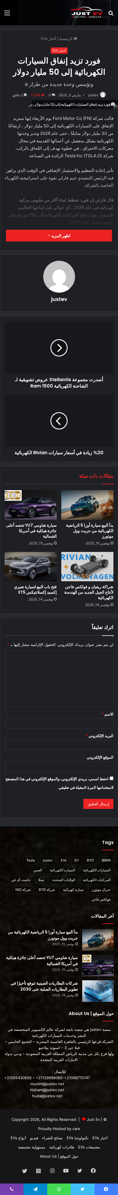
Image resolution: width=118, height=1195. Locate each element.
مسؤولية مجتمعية (31, 1147)
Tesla (30, 860)
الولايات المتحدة (63, 880)
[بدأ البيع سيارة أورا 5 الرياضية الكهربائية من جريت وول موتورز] (87, 505)
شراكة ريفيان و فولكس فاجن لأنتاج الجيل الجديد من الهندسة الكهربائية (88, 592)
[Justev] (86, 12)
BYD (90, 860)
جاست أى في (20, 880)
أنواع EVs (18, 1137)
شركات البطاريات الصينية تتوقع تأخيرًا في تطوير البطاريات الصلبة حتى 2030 (44, 986)
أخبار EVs (48, 38)
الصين (37, 870)
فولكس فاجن (101, 899)
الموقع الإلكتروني (100, 757)
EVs (63, 860)
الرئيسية (66, 38)
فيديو (34, 1137)
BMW (106, 860)
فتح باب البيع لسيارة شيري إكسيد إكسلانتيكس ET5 (35, 589)
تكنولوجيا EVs (77, 1137)
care (76, 1128)
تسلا (41, 880)
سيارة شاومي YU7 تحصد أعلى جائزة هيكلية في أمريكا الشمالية (31, 530)
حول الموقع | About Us (59, 1156)
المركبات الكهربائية (97, 880)
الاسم (107, 714)
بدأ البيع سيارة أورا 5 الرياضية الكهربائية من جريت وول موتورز (89, 530)
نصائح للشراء (52, 1137)
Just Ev (93, 1119)
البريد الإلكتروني (99, 735)
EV (76, 860)
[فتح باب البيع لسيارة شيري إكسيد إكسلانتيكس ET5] (31, 567)
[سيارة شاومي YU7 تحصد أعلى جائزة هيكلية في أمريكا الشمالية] (31, 505)
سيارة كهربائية (73, 889)
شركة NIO (23, 889)
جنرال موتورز (101, 889)
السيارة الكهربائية (62, 870)
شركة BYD (47, 889)
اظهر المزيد (60, 235)
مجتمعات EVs (89, 1147)
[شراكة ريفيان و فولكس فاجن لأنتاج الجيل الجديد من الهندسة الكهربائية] (87, 567)
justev (93, 95)
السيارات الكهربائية (97, 870)
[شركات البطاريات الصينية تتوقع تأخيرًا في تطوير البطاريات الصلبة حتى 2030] (98, 991)
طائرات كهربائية (61, 1147)
